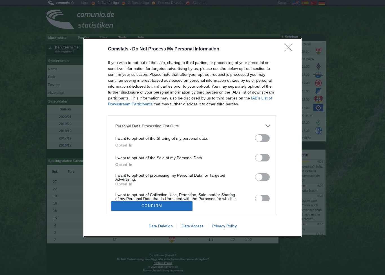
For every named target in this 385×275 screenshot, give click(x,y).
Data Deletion (161, 226)
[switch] (262, 138)
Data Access (192, 226)
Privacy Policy (224, 226)
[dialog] (192, 137)
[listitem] (192, 126)
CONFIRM (151, 206)
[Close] (290, 49)
